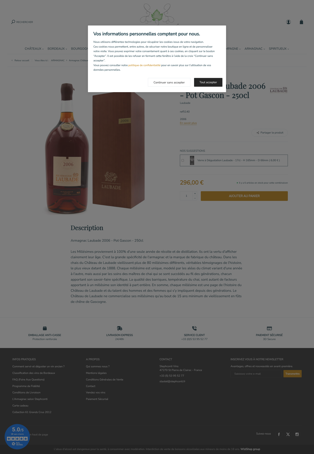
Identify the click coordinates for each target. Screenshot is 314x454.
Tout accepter (208, 82)
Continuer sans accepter (169, 82)
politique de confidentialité (144, 65)
